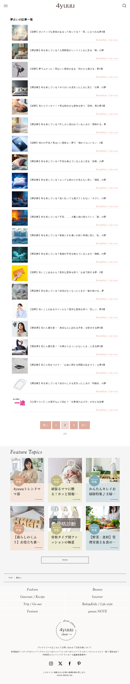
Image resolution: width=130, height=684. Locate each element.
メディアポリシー (29, 652)
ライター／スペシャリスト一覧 (93, 652)
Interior (97, 597)
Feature (32, 611)
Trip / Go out (32, 604)
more (65, 560)
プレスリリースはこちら (48, 647)
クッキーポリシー (69, 652)
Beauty (97, 590)
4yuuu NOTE (97, 611)
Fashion (32, 590)
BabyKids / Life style (97, 604)
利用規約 (15, 652)
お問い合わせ (68, 647)
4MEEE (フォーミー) (52, 655)
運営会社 (113, 652)
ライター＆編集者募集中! (75, 655)
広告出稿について (84, 647)
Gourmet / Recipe (32, 597)
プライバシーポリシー (49, 652)
